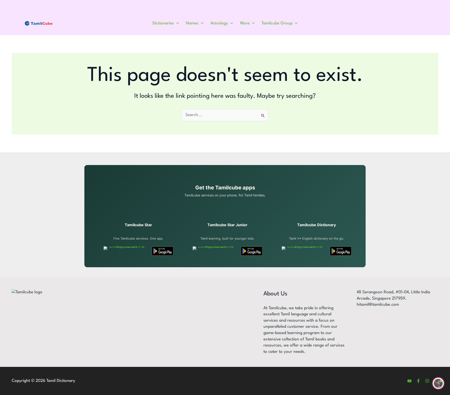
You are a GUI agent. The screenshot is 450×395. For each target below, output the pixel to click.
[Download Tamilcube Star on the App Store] (125, 251)
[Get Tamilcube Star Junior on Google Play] (251, 251)
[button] (176, 23)
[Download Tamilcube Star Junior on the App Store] (214, 251)
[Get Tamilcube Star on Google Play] (162, 251)
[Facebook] (418, 381)
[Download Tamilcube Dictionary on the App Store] (303, 251)
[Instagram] (427, 381)
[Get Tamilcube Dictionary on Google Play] (340, 251)
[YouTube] (409, 381)
